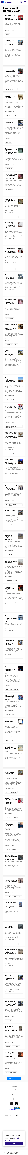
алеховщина (9, 318)
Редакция (14, 1089)
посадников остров (11, 399)
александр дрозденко (12, 372)
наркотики (9, 168)
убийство (8, 115)
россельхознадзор (11, 765)
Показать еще (14, 1078)
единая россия (10, 714)
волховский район (11, 1072)
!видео (8, 873)
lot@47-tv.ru (16, 1128)
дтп (7, 193)
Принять (14, 1143)
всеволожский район (12, 453)
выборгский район (11, 89)
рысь (7, 919)
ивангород (9, 554)
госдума (8, 817)
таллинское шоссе (16, 293)
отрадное (8, 969)
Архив (14, 1095)
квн (7, 610)
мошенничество (15, 242)
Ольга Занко (17, 817)
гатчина (8, 896)
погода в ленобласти (11, 216)
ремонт (19, 528)
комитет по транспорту (12, 634)
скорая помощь (10, 269)
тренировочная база (11, 580)
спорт (7, 34)
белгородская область (12, 995)
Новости (14, 1086)
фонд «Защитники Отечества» (11, 505)
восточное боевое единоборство (11, 427)
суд (15, 115)
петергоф (8, 1020)
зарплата (8, 480)
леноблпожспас (10, 63)
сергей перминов (11, 849)
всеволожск (9, 740)
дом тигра (16, 1046)
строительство (10, 661)
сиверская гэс (10, 528)
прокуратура (17, 896)
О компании (14, 1092)
